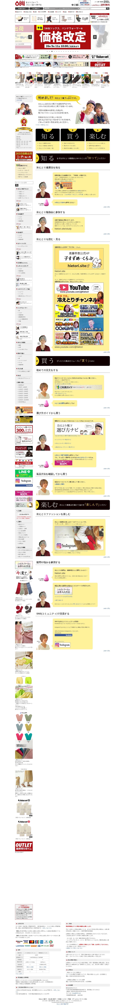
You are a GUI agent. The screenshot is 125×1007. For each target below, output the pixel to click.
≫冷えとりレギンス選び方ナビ (63, 443)
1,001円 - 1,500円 (23, 389)
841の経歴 (21, 539)
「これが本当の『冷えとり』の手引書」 (73, 194)
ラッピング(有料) (23, 535)
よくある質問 (22, 530)
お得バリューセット (24, 198)
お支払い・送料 (23, 528)
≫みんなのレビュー (83, 457)
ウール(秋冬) (22, 273)
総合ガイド (21, 524)
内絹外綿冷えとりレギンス (26, 280)
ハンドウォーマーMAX (25, 333)
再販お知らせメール (24, 537)
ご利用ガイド (22, 526)
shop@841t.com (76, 993)
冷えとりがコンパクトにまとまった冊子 (24, 423)
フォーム (68, 974)
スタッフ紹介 (22, 541)
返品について (22, 533)
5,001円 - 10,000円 (24, 400)
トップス (21, 294)
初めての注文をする (69, 143)
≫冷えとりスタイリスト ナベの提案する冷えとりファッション (71, 551)
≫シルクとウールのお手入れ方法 (63, 596)
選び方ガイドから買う (70, 145)
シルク (20, 216)
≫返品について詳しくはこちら (74, 948)
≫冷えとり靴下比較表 (61, 455)
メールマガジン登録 (19, 467)
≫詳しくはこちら (47, 928)
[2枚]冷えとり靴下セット (25, 205)
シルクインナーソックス (25, 228)
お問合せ (21, 543)
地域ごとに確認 (30, 966)
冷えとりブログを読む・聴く (46, 148)
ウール (20, 219)
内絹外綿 (21, 221)
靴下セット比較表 (23, 176)
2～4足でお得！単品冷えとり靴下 (97, 59)
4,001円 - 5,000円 (23, 397)
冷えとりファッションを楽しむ (97, 143)
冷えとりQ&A (22, 552)
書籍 (20, 345)
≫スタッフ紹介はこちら (42, 124)
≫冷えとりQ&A (60, 202)
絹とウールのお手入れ (24, 556)
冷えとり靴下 (22, 168)
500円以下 (21, 385)
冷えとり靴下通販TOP (62, 1004)
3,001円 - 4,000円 (23, 395)
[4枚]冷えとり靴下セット (25, 209)
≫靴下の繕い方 (59, 600)
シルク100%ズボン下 (24, 284)
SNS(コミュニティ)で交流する (97, 148)
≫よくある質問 (59, 403)
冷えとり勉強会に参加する (46, 145)
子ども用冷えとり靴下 (24, 371)
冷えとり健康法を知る (45, 143)
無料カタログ (18, 444)
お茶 (20, 347)
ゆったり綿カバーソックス (26, 253)
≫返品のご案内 (59, 484)
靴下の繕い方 (22, 554)
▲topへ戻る (107, 207)
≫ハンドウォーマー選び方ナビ (63, 439)
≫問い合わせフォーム (60, 393)
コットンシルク (23, 360)
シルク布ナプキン (23, 349)
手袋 (20, 321)
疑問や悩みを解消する (95, 145)
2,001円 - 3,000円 (23, 393)
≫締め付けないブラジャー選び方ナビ (65, 447)
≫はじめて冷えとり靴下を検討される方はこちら (67, 435)
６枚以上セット (23, 196)
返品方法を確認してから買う (71, 148)
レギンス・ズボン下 (24, 170)
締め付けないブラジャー (25, 174)
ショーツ (21, 292)
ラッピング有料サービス (20, 457)
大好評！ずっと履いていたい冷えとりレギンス (63, 67)
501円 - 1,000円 (23, 387)
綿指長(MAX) (22, 317)
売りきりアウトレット (24, 378)
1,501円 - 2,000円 (23, 391)
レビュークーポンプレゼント (21, 433)
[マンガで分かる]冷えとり (25, 550)
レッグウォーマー (23, 246)
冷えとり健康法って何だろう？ (22, 414)
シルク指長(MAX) (23, 319)
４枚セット (21, 193)
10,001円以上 (22, 402)
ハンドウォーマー (23, 172)
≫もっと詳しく (20, 973)
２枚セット (21, 191)
